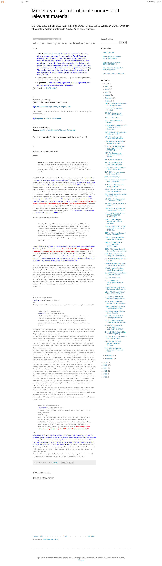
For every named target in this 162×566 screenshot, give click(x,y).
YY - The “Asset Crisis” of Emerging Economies (113, 163)
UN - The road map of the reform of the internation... (114, 138)
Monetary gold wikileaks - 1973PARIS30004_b (112, 57)
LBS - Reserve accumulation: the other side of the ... (115, 142)
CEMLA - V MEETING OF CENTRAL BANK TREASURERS (113, 244)
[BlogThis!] (65, 462)
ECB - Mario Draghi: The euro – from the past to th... (115, 168)
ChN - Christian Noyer (112, 177)
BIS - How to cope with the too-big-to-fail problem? (115, 337)
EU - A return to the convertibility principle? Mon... (114, 282)
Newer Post (38, 536)
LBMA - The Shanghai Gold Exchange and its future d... (115, 288)
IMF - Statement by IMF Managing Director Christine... (113, 343)
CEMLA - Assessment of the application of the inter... (114, 238)
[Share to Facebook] (70, 462)
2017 (105, 377)
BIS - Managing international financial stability (115, 312)
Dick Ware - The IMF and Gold (113, 74)
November (109, 355)
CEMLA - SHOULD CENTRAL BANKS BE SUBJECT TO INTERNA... (115, 228)
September (109, 98)
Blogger (81, 560)
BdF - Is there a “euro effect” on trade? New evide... (115, 181)
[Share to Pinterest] (72, 462)
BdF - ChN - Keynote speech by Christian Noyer (115, 173)
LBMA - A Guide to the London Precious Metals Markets (115, 264)
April (107, 86)
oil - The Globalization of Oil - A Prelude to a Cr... (115, 204)
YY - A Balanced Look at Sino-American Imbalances (115, 190)
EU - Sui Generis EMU (112, 278)
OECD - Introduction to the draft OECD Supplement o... (115, 104)
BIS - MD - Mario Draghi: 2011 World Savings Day (115, 333)
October (108, 101)
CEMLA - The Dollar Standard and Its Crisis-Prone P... (115, 234)
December (109, 358)
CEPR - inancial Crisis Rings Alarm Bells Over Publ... (115, 307)
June (107, 89)
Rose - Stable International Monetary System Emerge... (115, 302)
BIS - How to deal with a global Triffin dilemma (115, 195)
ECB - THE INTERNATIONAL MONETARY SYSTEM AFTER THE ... (115, 148)
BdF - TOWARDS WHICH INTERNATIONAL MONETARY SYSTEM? (114, 327)
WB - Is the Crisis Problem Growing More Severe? (114, 317)
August (107, 95)
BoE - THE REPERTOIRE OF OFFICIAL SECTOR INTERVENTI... (115, 215)
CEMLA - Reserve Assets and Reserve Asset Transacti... (115, 209)
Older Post (91, 536)
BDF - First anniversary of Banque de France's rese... (115, 255)
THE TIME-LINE (108, 52)
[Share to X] (67, 462)
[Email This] (63, 462)
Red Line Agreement (52, 54)
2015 (105, 371)
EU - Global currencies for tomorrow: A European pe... (115, 297)
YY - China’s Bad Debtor (113, 160)
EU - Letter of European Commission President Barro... (114, 350)
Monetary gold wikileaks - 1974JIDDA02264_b (112, 63)
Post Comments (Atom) (50, 540)
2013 (105, 365)
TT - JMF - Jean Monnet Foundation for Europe (113, 114)
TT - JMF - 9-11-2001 (112, 118)
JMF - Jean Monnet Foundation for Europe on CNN (115, 133)
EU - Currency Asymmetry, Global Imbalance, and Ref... (115, 321)
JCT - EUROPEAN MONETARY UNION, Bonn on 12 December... (116, 127)
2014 (105, 368)
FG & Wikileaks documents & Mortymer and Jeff (113, 69)
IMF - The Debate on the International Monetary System (113, 155)
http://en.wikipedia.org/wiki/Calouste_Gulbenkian (57, 130)
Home (65, 536)
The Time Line (51, 88)
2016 (105, 374)
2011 (105, 83)
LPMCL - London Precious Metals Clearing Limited (114, 269)
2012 (105, 362)
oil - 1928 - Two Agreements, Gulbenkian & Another (115, 200)
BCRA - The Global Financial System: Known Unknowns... (115, 250)
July (106, 92)
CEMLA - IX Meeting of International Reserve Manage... (113, 221)
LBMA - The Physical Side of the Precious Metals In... (114, 293)
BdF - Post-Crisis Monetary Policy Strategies (114, 185)
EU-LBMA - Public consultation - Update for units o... (115, 274)
